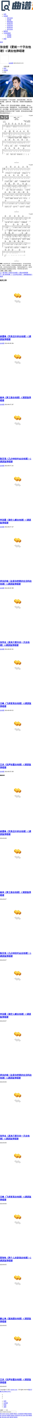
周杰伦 (15, 1413)
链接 (10, 270)
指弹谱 (9, 20)
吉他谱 (6, 16)
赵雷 (8, 1417)
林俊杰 (13, 1415)
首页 (5, 14)
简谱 (5, 39)
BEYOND (2, 1413)
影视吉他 (10, 23)
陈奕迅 (15, 1417)
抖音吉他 (10, 25)
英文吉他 (10, 29)
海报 (6, 270)
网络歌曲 (10, 22)
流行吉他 (10, 18)
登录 (1, 42)
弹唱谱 (9, 35)
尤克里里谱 (7, 33)
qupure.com (14, 1389)
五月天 (7, 1413)
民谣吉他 (10, 27)
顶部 (5, 1407)
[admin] (4, 63)
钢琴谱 (6, 31)
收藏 (2, 270)
